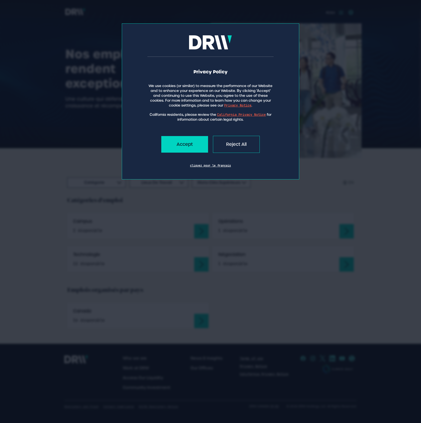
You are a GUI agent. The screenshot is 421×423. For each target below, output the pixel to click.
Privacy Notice (237, 105)
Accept (185, 144)
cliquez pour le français (210, 165)
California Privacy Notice (241, 114)
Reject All (236, 144)
